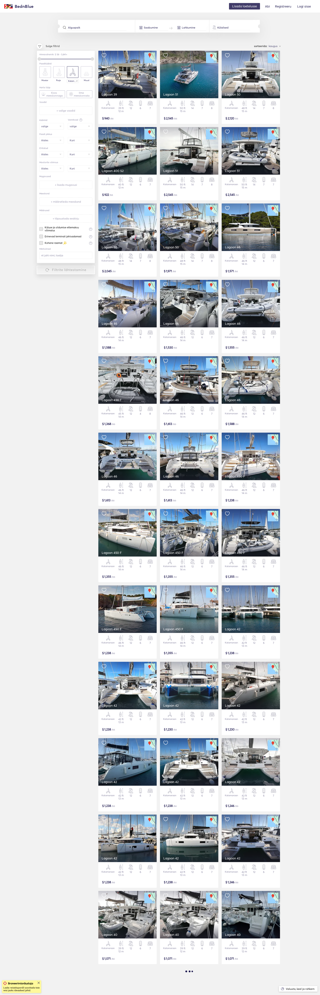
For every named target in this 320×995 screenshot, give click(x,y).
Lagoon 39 (109, 94)
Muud (86, 80)
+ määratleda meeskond (66, 201)
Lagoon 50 (232, 94)
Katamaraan (73, 81)
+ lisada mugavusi (66, 184)
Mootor (45, 80)
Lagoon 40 (109, 935)
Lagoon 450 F (112, 400)
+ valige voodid (65, 110)
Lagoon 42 (232, 629)
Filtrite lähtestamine (69, 270)
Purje (58, 80)
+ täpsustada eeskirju (66, 218)
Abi (267, 6)
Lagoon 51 (170, 94)
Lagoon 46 (232, 247)
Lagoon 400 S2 (113, 171)
